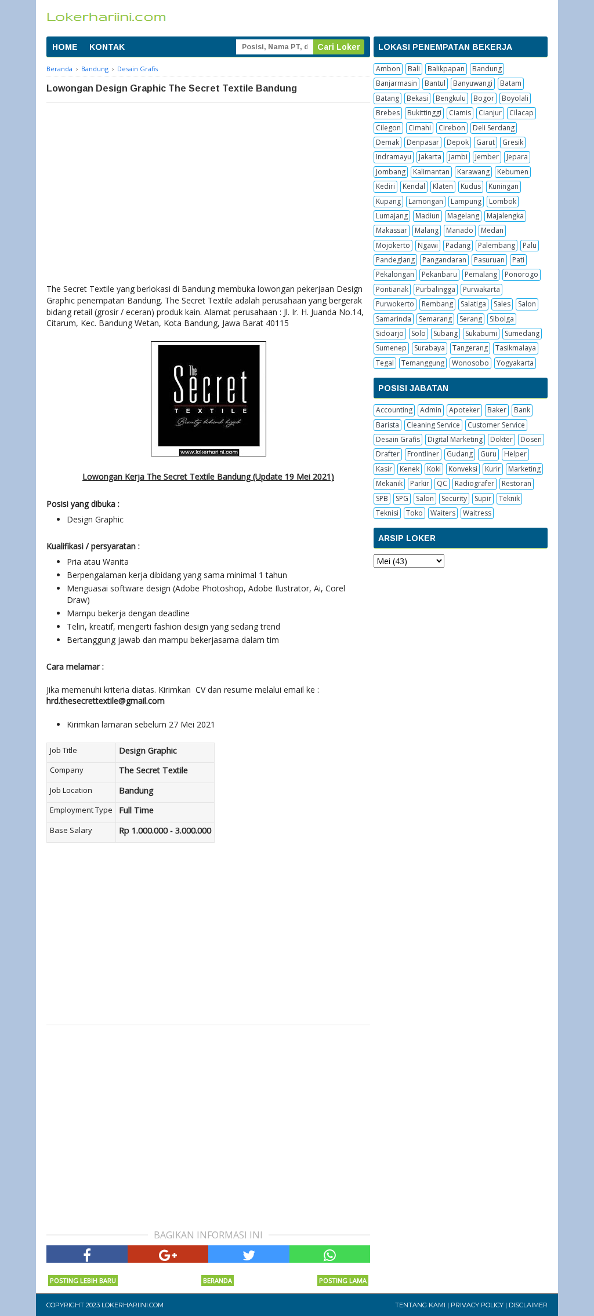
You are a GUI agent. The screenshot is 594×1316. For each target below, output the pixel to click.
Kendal (414, 186)
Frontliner (423, 454)
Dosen (531, 439)
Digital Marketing (455, 439)
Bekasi (417, 98)
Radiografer (474, 483)
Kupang (388, 201)
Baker (496, 410)
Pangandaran (444, 260)
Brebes (388, 113)
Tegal (385, 363)
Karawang (473, 172)
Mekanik (389, 483)
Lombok (502, 201)
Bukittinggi (424, 113)
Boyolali (515, 98)
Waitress (477, 513)
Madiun (427, 216)
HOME (65, 47)
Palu (530, 245)
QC (442, 483)
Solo (418, 333)
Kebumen (512, 172)
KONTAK (107, 47)
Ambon (388, 69)
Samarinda (393, 319)
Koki (434, 469)
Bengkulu (451, 98)
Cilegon (388, 128)
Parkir (419, 483)
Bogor (483, 98)
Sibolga (502, 319)
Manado (459, 230)
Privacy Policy (477, 1305)
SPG (402, 498)
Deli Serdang (494, 128)
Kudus (471, 186)
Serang (470, 319)
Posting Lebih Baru (83, 1280)
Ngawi (428, 245)
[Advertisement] (208, 190)
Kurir (493, 469)
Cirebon (452, 128)
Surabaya (429, 348)
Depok (458, 142)
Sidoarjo (390, 333)
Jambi (458, 157)
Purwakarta (481, 289)
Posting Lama (343, 1280)
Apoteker (464, 410)
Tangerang (470, 348)
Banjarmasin (396, 83)
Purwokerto (395, 304)
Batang (387, 98)
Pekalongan (395, 274)
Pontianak (392, 289)
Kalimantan (431, 172)
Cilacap (521, 113)
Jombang (390, 172)
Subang (445, 333)
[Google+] (168, 1254)
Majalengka (505, 216)
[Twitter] (248, 1254)
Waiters (442, 513)
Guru (488, 454)
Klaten (443, 186)
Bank (522, 410)
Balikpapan (446, 69)
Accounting (394, 410)
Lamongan (425, 201)
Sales (502, 304)
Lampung (466, 201)
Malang (427, 230)
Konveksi (462, 469)
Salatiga (473, 304)
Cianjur (490, 113)
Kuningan (503, 186)
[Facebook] (87, 1254)
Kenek (409, 469)
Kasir (384, 469)
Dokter (501, 439)
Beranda (217, 1280)
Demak (387, 142)
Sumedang (522, 333)
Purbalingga (435, 289)
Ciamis (460, 113)
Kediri (385, 186)
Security (454, 498)
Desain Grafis (398, 439)
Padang (458, 245)
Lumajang (392, 216)
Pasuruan (489, 260)
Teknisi (387, 513)
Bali (414, 69)
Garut (485, 142)
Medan (492, 230)
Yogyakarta (515, 363)
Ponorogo (521, 274)
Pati (518, 260)
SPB (382, 498)
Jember (487, 157)
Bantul (435, 83)
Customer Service (496, 425)
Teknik (509, 498)
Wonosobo (470, 363)
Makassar (391, 230)
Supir (483, 498)
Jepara (517, 157)
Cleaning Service (433, 425)
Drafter (388, 454)
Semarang (435, 319)
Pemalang (481, 274)
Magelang (463, 216)
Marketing (524, 469)
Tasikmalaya (515, 348)
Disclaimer (528, 1305)
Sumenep (391, 348)
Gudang (460, 454)
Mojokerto (393, 245)
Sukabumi (481, 333)
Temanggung (422, 363)
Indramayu (393, 157)
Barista (387, 425)
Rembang (437, 304)
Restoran (516, 483)
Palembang (496, 245)
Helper (515, 454)
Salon (527, 304)
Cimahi (419, 128)
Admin (430, 410)
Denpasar (423, 142)
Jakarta (430, 157)
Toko (414, 513)
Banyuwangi (472, 83)
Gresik (512, 142)
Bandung (487, 69)
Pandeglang (395, 260)
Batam (510, 83)
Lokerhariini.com (133, 1305)
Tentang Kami (420, 1305)
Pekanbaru (439, 274)
